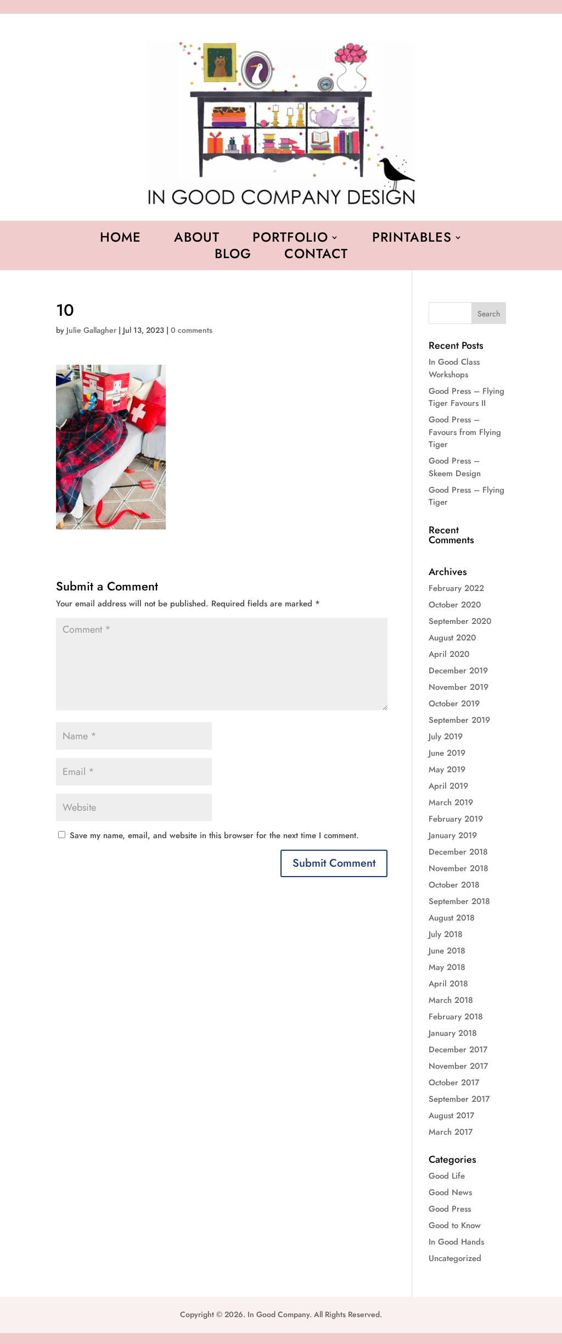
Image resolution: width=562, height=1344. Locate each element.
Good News (450, 1192)
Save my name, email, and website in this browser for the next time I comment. (214, 835)
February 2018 (456, 1017)
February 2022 (456, 588)
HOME (120, 239)
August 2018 (452, 918)
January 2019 (453, 835)
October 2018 (454, 885)
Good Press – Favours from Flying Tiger (465, 432)
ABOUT (197, 239)
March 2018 (451, 1000)
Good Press (450, 1209)
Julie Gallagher (91, 330)
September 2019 (459, 720)
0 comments (191, 330)
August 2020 (452, 638)
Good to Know (455, 1225)
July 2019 (446, 736)
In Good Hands (456, 1242)
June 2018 (447, 951)
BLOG (233, 256)
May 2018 (447, 967)
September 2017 (459, 1099)
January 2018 (453, 1033)
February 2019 (456, 819)
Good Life (447, 1176)
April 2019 (448, 786)
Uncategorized (455, 1258)
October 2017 (454, 1083)
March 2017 (451, 1132)
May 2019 (447, 769)
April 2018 (448, 984)
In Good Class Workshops (454, 368)
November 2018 (458, 868)
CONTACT (316, 256)
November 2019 (458, 687)
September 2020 (460, 621)
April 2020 (449, 654)
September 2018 (459, 901)
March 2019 (451, 802)
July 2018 (446, 934)
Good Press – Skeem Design (455, 467)
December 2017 (458, 1050)
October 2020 (455, 605)
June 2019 (447, 753)
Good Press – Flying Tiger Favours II (466, 397)
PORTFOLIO (290, 239)
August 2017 (451, 1115)
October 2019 (454, 704)
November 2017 (458, 1066)
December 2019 (458, 671)
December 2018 (458, 852)
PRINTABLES (412, 239)
